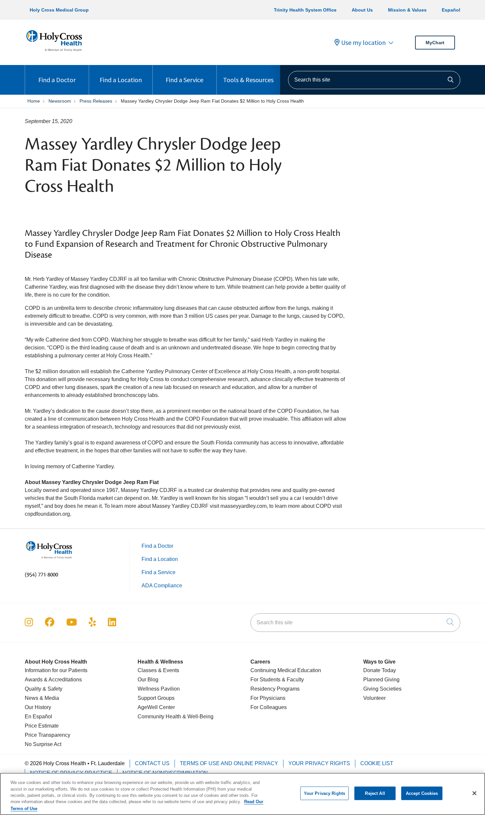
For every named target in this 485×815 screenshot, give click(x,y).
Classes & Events (158, 670)
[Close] (474, 793)
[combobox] (374, 80)
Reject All (375, 793)
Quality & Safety (43, 689)
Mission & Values (407, 10)
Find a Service (184, 80)
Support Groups (156, 698)
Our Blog (148, 679)
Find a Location (121, 80)
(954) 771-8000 (41, 574)
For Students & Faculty (277, 679)
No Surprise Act (43, 744)
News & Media (42, 698)
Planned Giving (381, 679)
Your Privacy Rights (319, 763)
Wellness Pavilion (159, 689)
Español (451, 10)
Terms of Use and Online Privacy (229, 763)
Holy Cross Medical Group (59, 10)
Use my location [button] (363, 42)
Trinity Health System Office (305, 10)
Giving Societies (382, 689)
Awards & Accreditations (53, 679)
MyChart (435, 42)
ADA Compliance (162, 585)
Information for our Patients (56, 670)
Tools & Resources (248, 80)
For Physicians (267, 698)
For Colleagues (268, 707)
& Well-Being (197, 716)
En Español (38, 716)
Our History (38, 707)
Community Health (159, 716)
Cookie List (376, 763)
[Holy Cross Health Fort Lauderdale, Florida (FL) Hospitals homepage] (54, 52)
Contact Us (152, 763)
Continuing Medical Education (285, 670)
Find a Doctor (57, 80)
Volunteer (374, 698)
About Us (362, 10)
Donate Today (379, 670)
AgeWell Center (156, 707)
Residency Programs (275, 689)
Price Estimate (42, 726)
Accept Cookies (422, 793)
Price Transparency (47, 735)
